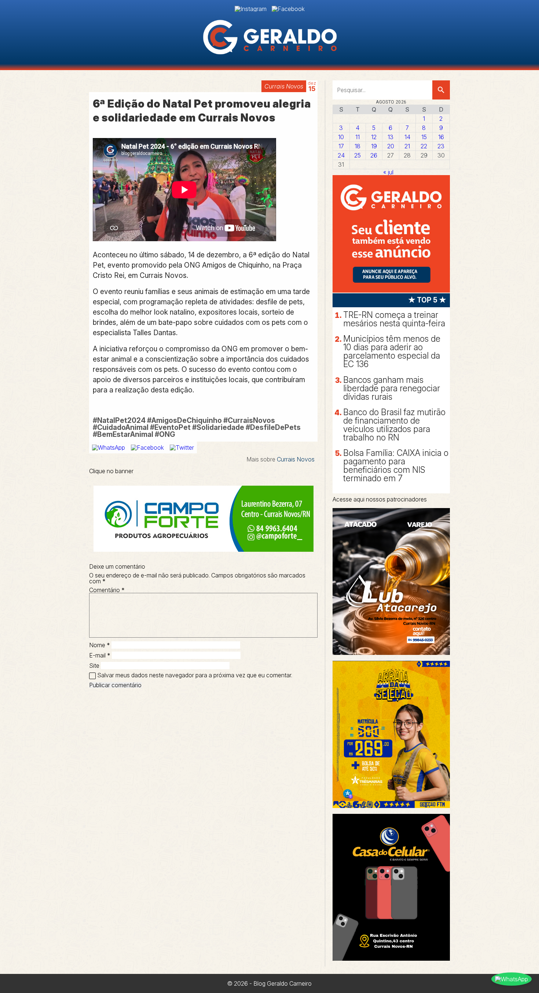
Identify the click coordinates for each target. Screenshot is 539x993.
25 (357, 155)
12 (374, 137)
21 (407, 146)
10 (341, 137)
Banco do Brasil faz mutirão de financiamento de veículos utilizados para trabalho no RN (394, 425)
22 (424, 146)
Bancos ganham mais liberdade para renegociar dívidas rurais (391, 388)
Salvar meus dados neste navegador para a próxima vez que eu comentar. (194, 675)
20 (390, 146)
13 (390, 137)
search (441, 90)
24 (341, 155)
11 (357, 137)
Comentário (107, 590)
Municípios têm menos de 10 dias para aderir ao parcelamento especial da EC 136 (391, 351)
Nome (99, 645)
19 (374, 146)
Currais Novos (283, 86)
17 (341, 146)
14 (407, 137)
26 (373, 155)
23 (440, 146)
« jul (388, 172)
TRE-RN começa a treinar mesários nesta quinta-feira (394, 319)
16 (441, 137)
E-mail (99, 655)
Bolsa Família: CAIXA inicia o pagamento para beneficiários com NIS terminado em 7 (395, 465)
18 (357, 146)
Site (94, 665)
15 (424, 137)
